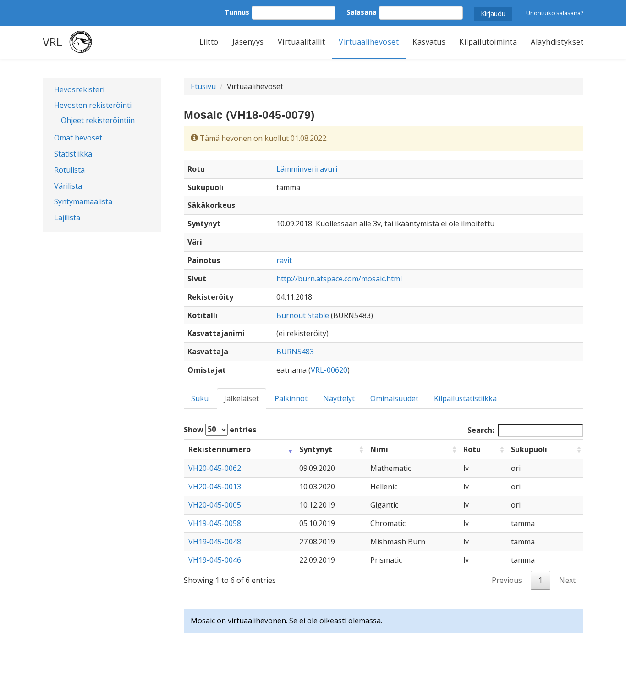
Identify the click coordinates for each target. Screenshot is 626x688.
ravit (284, 260)
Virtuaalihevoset (369, 42)
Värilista (68, 186)
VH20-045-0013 (214, 486)
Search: (480, 430)
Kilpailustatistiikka (465, 398)
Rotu (472, 449)
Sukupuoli (529, 449)
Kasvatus (428, 42)
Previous (507, 580)
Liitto (209, 42)
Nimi (379, 449)
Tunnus (237, 12)
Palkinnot (291, 398)
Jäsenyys (248, 42)
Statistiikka (73, 154)
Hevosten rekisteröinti (93, 105)
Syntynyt (315, 449)
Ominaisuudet (394, 398)
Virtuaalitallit (301, 42)
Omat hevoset (78, 138)
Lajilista (67, 218)
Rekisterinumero (219, 449)
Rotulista (69, 170)
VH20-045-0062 (214, 468)
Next (567, 580)
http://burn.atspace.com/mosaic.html (339, 279)
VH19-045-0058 (214, 523)
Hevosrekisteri (79, 89)
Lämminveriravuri (306, 169)
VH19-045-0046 (214, 560)
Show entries (220, 429)
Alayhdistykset (557, 42)
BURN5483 (295, 352)
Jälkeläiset (241, 398)
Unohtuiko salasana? (554, 13)
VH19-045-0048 (214, 542)
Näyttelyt (339, 398)
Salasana (361, 12)
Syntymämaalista (83, 201)
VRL (52, 42)
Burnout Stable (302, 315)
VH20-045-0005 (214, 505)
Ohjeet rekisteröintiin (98, 120)
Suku (200, 398)
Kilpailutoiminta (488, 42)
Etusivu (203, 86)
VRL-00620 (329, 370)
